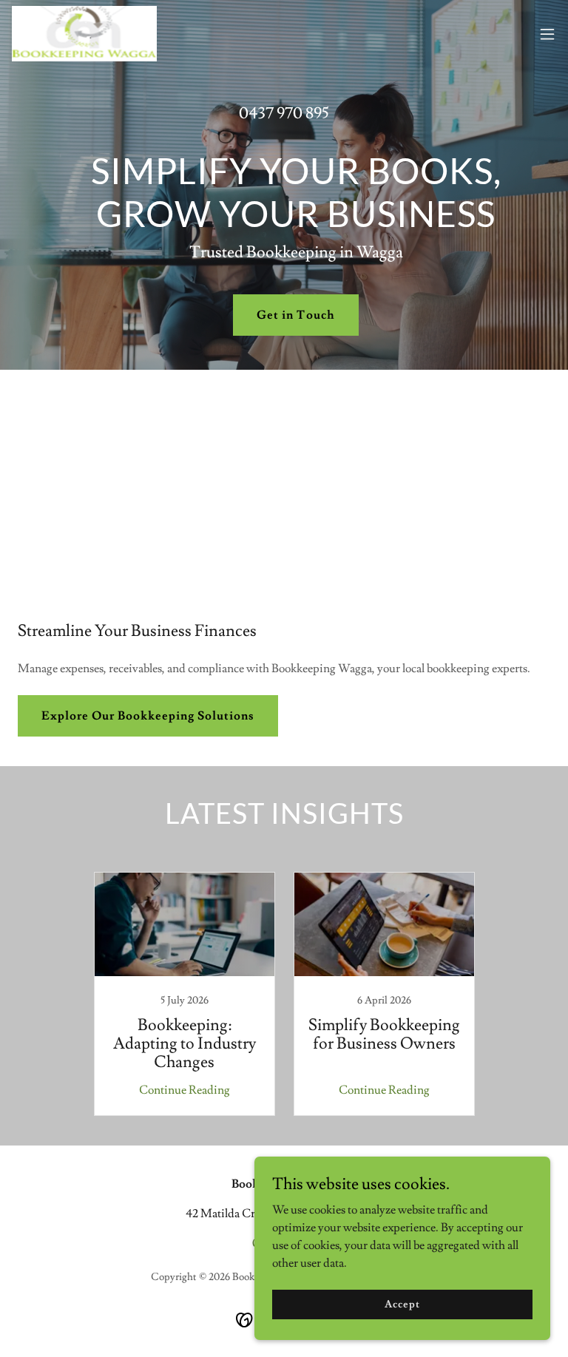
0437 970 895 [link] (284, 113)
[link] (84, 33)
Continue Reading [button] (184, 1090)
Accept (402, 1303)
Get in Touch (295, 315)
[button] (547, 34)
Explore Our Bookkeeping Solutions (147, 715)
